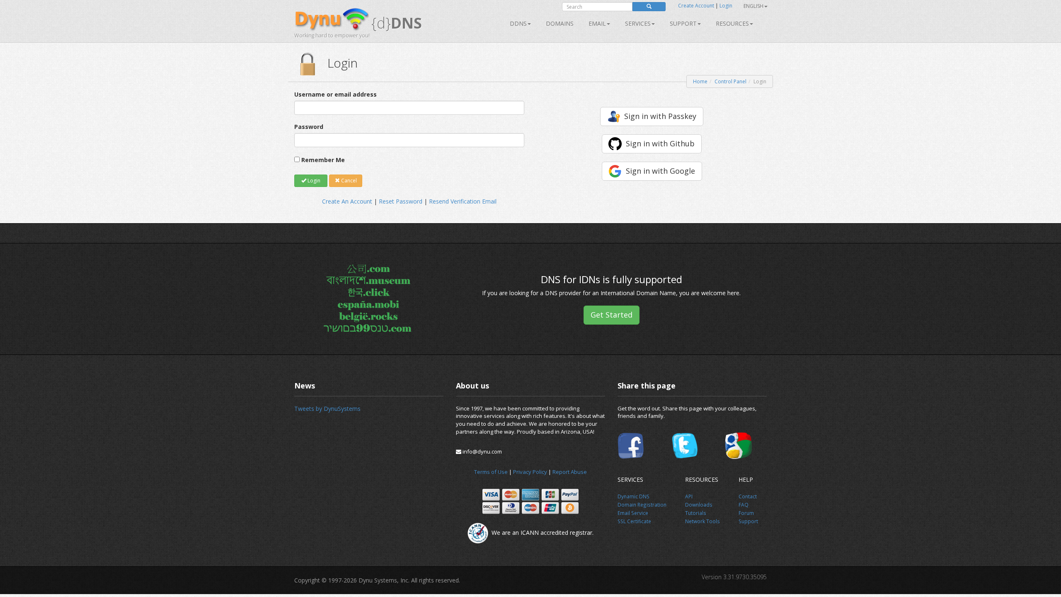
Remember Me (323, 160)
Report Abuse (569, 472)
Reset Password (400, 201)
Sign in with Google (660, 171)
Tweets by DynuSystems (327, 409)
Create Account (696, 5)
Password (308, 127)
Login (725, 5)
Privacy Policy (530, 472)
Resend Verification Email (463, 201)
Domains (560, 23)
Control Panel (730, 81)
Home (700, 81)
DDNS (518, 23)
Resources (732, 23)
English (753, 6)
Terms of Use (491, 472)
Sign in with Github (660, 143)
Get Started (611, 315)
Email (597, 23)
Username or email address (335, 94)
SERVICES (638, 23)
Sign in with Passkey (660, 116)
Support (683, 23)
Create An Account (347, 201)
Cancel (348, 180)
